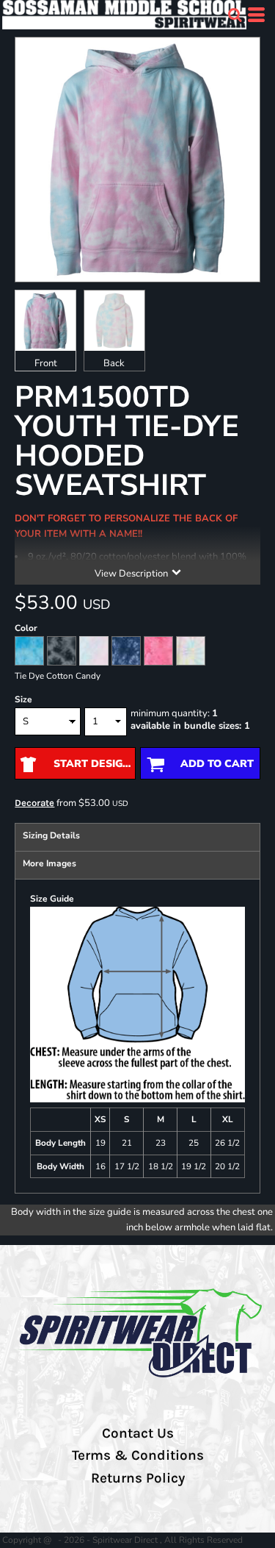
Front (45, 363)
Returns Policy (138, 1478)
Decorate (34, 802)
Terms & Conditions (138, 1455)
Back (114, 363)
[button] (234, 14)
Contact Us (138, 1433)
